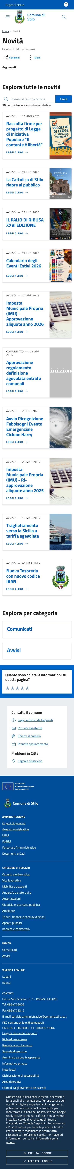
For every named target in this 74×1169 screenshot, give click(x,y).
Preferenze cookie (33, 1134)
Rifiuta (40, 1153)
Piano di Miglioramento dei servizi (24, 1087)
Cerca (63, 99)
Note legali (9, 1069)
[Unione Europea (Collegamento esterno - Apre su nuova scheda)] (37, 787)
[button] (15, 4)
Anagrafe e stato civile (16, 892)
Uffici (5, 835)
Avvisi (6, 955)
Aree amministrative (15, 829)
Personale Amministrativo (19, 847)
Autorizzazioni (11, 898)
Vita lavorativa (11, 880)
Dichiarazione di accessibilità (20, 1075)
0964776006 (15, 1004)
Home (5, 31)
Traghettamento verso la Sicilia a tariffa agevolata (22, 530)
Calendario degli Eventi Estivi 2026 (23, 263)
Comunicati (9, 949)
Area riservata (11, 1081)
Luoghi (6, 976)
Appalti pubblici (12, 922)
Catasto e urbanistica (16, 874)
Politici (6, 841)
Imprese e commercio (16, 929)
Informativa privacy (14, 1063)
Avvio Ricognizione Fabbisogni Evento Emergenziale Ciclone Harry (24, 426)
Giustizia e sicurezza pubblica (21, 904)
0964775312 (15, 1010)
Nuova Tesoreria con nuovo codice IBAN (23, 576)
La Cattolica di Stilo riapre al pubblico (24, 182)
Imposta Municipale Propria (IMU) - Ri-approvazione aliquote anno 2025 (25, 480)
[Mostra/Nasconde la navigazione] (7, 16)
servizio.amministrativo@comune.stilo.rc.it (39, 1016)
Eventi (6, 982)
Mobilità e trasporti (14, 886)
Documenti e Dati (13, 853)
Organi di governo (13, 823)
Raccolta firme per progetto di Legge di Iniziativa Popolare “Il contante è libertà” (24, 134)
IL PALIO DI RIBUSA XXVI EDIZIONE (25, 222)
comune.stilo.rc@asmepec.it (26, 1022)
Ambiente (8, 910)
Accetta (40, 1161)
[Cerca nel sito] (63, 17)
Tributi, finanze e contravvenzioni (23, 916)
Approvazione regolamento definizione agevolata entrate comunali (23, 373)
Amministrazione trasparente (21, 1057)
